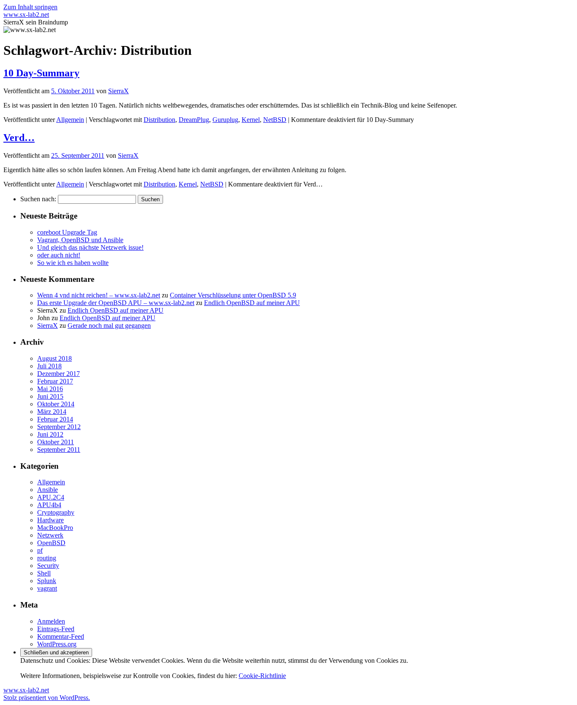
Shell (44, 573)
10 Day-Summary (41, 73)
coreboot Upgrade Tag (67, 232)
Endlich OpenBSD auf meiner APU (252, 302)
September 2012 (59, 426)
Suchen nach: (38, 199)
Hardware (50, 520)
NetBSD (274, 119)
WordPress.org (56, 644)
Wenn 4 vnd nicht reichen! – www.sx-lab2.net (98, 295)
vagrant (47, 588)
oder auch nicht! (58, 255)
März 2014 (51, 411)
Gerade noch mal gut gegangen (109, 325)
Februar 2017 (55, 381)
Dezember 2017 (58, 373)
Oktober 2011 (55, 442)
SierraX (118, 91)
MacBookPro (55, 527)
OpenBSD (51, 542)
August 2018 (54, 358)
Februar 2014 (55, 419)
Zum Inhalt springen (30, 7)
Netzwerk (50, 535)
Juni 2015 (50, 396)
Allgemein (70, 119)
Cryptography (55, 512)
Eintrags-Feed (55, 628)
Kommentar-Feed (60, 636)
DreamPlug (194, 119)
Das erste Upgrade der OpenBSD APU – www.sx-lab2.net (115, 302)
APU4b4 (49, 504)
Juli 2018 (49, 366)
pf (40, 550)
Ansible (47, 489)
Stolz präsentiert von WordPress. (46, 697)
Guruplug (225, 119)
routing (46, 558)
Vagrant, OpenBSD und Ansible (80, 239)
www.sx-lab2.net (26, 14)
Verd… (19, 137)
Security (48, 565)
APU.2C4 (50, 497)
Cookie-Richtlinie (262, 675)
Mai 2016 (50, 388)
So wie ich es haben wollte (73, 262)
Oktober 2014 (55, 404)
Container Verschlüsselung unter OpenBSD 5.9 (233, 295)
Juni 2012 (50, 434)
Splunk (46, 580)
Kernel (251, 119)
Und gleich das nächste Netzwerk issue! (90, 247)
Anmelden (51, 621)
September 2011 (58, 449)
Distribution (159, 119)
